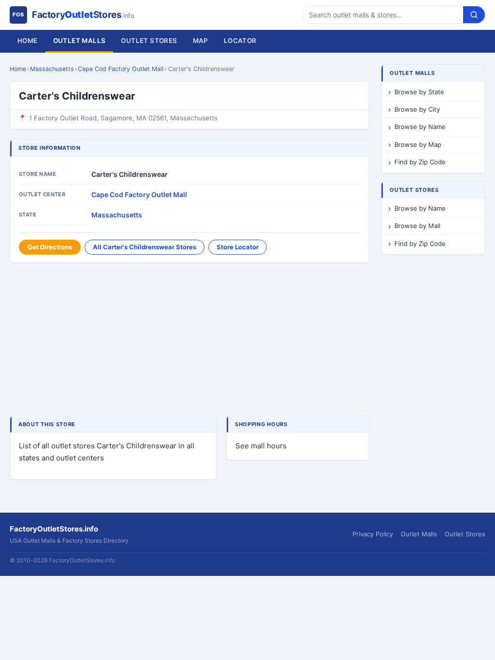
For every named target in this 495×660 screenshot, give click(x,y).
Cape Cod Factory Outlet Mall (120, 68)
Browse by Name (420, 126)
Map (200, 40)
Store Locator (238, 247)
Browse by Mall (417, 226)
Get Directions (50, 247)
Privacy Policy (372, 534)
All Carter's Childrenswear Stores (144, 247)
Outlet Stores (149, 40)
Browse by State (419, 92)
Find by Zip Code (420, 162)
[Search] (474, 14)
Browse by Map (417, 144)
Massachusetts (52, 68)
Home (27, 40)
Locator (240, 40)
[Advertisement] (189, 340)
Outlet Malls (79, 40)
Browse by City (417, 109)
